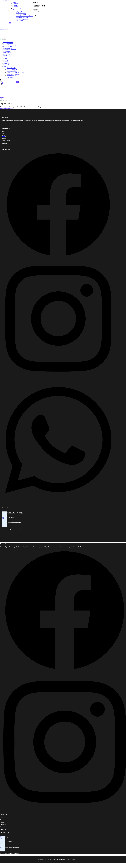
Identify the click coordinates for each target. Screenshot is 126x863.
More (14, 10)
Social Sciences (7, 54)
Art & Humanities (8, 42)
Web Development (8, 55)
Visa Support (19, 20)
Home (14, 2)
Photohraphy (6, 51)
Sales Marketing (7, 52)
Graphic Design (7, 46)
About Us (15, 3)
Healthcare (15, 6)
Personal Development (9, 49)
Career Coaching (20, 11)
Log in (2, 97)
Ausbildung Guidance (22, 17)
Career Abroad (17, 8)
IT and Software (7, 48)
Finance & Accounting (9, 45)
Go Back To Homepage (6, 108)
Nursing (15, 5)
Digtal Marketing (8, 43)
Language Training (21, 14)
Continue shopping (14, 32)
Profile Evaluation (21, 13)
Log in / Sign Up (4, 0)
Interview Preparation (22, 19)
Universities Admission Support (24, 16)
